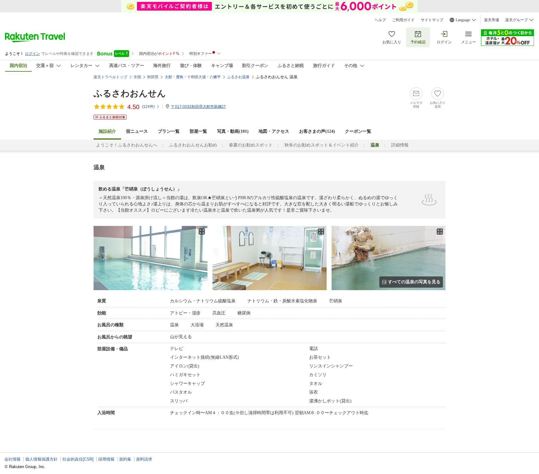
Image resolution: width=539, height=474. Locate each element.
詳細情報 (400, 145)
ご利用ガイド (403, 20)
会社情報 (12, 459)
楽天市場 (491, 20)
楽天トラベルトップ (110, 77)
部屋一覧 (198, 131)
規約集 (125, 459)
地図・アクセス (274, 131)
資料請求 (144, 459)
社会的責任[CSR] (78, 459)
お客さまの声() (317, 131)
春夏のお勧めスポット (251, 145)
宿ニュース (137, 131)
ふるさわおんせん (130, 93)
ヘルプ (380, 20)
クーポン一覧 (358, 131)
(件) (148, 106)
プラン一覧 (169, 131)
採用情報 (106, 459)
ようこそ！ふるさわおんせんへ (126, 145)
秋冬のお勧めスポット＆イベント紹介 (321, 145)
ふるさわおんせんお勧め (193, 145)
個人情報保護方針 (41, 459)
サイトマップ (432, 20)
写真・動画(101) (233, 131)
